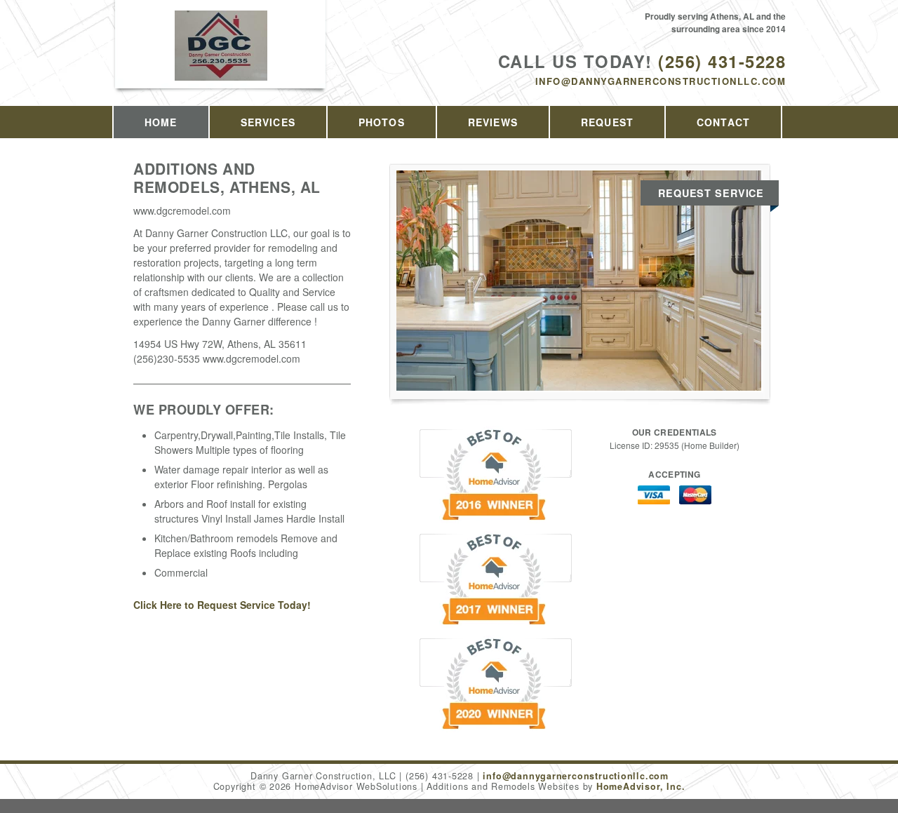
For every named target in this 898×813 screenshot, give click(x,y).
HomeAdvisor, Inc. (640, 786)
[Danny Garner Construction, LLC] (221, 60)
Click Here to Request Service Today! (222, 605)
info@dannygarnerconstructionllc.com (660, 81)
